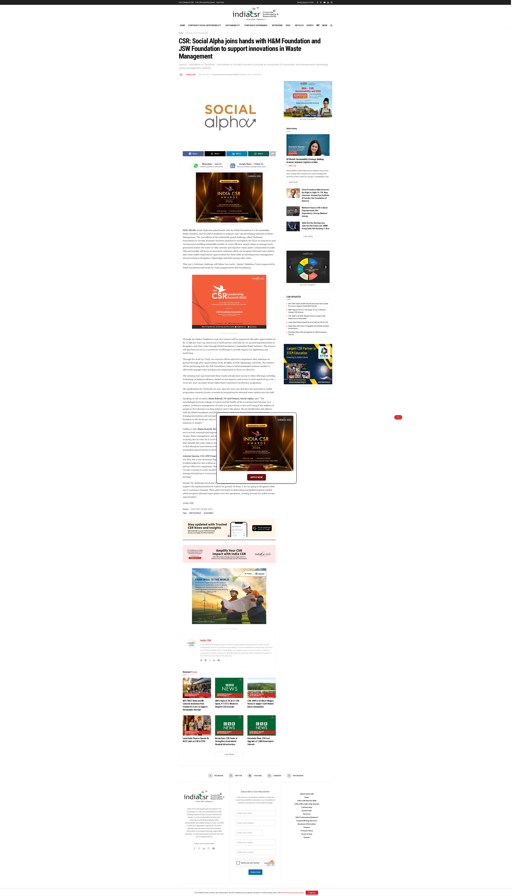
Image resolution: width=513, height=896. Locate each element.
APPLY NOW (256, 477)
